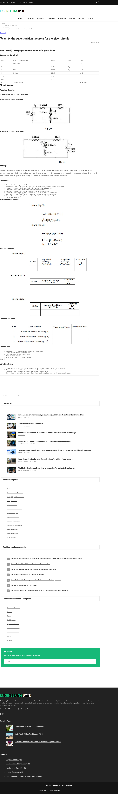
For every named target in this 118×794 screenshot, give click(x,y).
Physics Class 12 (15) (14, 760)
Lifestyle (40, 18)
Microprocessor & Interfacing (14, 525)
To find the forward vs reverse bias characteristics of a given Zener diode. (33, 569)
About (25, 2)
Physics (9, 616)
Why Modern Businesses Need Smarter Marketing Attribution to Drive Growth (46, 468)
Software (51, 18)
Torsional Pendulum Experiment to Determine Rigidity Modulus (38, 742)
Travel (89, 18)
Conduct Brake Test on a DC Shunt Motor (30, 726)
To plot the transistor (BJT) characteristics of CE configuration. (30, 564)
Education (61, 18)
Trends (9, 636)
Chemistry (9, 612)
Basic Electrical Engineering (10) (18, 764)
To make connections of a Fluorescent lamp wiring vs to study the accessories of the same (39, 590)
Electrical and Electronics (11, 25)
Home (19, 2)
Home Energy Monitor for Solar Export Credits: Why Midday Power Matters (45, 459)
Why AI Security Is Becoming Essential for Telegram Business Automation (45, 441)
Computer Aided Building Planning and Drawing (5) (25, 776)
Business (30, 18)
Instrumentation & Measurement (15, 493)
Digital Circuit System (12, 513)
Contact (31, 2)
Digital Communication (13, 517)
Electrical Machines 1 (12, 529)
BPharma (9, 640)
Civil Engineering (11, 620)
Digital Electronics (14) (14, 772)
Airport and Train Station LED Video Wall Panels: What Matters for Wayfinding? (47, 433)
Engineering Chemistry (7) (16, 768)
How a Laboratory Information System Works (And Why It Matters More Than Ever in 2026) (51, 415)
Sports (80, 18)
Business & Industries (23, 461)
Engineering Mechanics (13, 624)
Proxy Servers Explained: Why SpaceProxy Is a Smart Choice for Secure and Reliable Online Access (54, 450)
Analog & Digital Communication (15, 497)
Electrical (7, 27)
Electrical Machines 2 (12, 533)
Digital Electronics (12, 505)
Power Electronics (11, 537)
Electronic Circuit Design (13, 521)
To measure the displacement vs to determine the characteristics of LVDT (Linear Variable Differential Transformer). (47, 558)
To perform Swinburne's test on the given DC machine (27, 574)
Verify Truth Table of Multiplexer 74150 (29, 734)
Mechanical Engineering (13, 628)
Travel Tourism (21, 435)
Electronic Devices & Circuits (14, 509)
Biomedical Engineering (13, 632)
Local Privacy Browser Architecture (31, 424)
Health (71, 18)
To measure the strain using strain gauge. (24, 585)
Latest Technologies (23, 443)
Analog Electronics (12, 501)
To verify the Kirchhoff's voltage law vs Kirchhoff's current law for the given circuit (36, 580)
